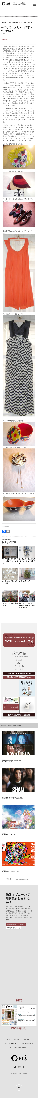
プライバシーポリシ (27, 1043)
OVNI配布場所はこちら (13, 928)
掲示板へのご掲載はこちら (19, 677)
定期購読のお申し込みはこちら (16, 924)
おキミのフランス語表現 (19, 715)
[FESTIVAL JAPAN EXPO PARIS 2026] (9, 838)
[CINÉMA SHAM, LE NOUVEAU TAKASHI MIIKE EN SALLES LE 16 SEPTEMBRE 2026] (13, 801)
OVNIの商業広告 (10, 1043)
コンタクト (27, 1039)
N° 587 (3, 33)
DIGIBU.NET (18, 725)
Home (4, 22)
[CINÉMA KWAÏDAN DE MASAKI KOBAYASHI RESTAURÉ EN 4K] (13, 764)
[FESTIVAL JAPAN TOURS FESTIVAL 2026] (10, 875)
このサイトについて (13, 1039)
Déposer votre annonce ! (19, 673)
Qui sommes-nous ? (19, 1047)
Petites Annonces (19, 654)
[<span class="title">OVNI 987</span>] (19, 1005)
